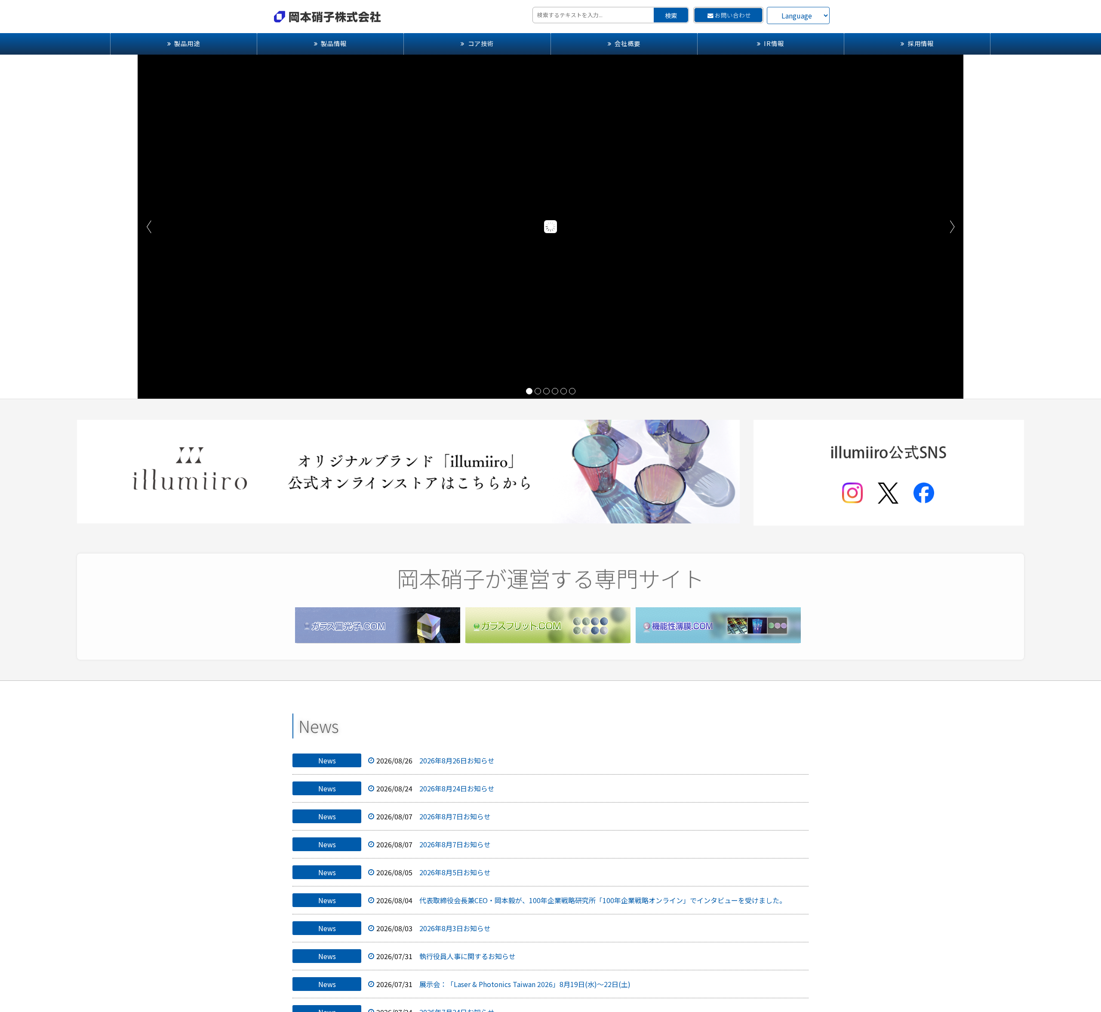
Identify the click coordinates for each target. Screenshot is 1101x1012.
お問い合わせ (733, 15)
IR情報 (774, 43)
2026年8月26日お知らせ (457, 760)
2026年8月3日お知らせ (455, 928)
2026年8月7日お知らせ (455, 816)
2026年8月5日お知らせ (455, 872)
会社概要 (627, 43)
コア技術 (481, 43)
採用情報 (921, 43)
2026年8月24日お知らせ (457, 788)
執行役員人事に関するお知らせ (467, 956)
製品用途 (187, 43)
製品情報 (334, 43)
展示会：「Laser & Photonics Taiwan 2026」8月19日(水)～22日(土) (524, 984)
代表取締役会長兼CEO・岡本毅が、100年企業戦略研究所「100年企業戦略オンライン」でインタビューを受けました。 (602, 900)
